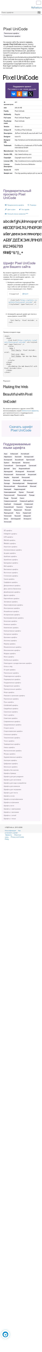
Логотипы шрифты (10, 640)
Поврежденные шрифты (12, 676)
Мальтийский (22, 486)
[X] (30, 93)
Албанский (14, 454)
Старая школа (9, 728)
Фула (18, 513)
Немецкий (7, 489)
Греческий (32, 465)
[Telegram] (24, 93)
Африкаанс (8, 456)
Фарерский (18, 510)
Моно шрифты (9, 657)
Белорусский (28, 456)
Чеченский (7, 516)
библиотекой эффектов (30, 411)
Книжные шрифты (10, 624)
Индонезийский (24, 468)
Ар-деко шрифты (10, 553)
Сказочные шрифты (11, 712)
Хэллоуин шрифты (10, 760)
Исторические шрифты (12, 614)
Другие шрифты (9, 595)
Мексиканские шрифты (12, 650)
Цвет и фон (10, 209)
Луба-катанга (27, 480)
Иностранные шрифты (12, 608)
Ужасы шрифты (9, 747)
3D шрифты (8, 530)
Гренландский (21, 465)
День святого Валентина (12, 589)
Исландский (20, 471)
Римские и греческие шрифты (14, 695)
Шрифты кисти (9, 805)
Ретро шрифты (9, 692)
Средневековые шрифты (12, 725)
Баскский (18, 456)
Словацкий (17, 504)
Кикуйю (6, 477)
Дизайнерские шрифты (12, 592)
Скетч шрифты (9, 715)
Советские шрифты (10, 718)
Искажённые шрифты (11, 611)
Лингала (7, 480)
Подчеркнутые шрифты (12, 679)
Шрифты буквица (10, 773)
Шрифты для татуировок (12, 789)
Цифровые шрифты (11, 763)
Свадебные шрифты (11, 708)
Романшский (21, 495)
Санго (22, 498)
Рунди (6, 498)
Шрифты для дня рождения (13, 776)
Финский (28, 510)
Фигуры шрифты (9, 754)
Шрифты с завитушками (12, 809)
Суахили (20, 507)
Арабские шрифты (10, 556)
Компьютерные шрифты (12, 631)
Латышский (26, 477)
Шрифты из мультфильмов (13, 799)
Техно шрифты (9, 741)
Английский (25, 454)
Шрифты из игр (9, 796)
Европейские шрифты (11, 598)
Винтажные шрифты (11, 569)
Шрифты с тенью (10, 818)
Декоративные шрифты (12, 585)
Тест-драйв (24, 209)
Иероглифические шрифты (13, 605)
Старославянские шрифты (13, 731)
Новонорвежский (10, 492)
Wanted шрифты (9, 540)
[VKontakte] (13, 93)
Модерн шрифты (10, 653)
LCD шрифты (8, 537)
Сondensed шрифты (11, 705)
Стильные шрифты (10, 734)
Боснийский (19, 460)
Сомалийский (9, 507)
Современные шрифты (12, 721)
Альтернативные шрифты (13, 550)
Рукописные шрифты (11, 699)
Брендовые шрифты (11, 563)
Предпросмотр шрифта (15, 205)
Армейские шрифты (11, 559)
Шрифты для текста (11, 793)
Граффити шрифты (11, 582)
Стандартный (14, 294)
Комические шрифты (11, 627)
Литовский (16, 480)
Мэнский (33, 486)
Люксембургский (18, 483)
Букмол (6, 462)
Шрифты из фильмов (11, 802)
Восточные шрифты (11, 572)
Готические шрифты (11, 576)
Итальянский (8, 474)
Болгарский (8, 460)
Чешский (17, 516)
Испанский (30, 471)
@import (25, 294)
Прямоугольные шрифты (12, 689)
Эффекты (8, 835)
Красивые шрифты (10, 637)
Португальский (9, 495)
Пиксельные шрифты (11, 673)
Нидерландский (19, 489)
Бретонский (30, 460)
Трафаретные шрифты (12, 744)
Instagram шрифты (10, 534)
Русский (14, 498)
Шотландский (15, 519)
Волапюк (26, 462)
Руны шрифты (9, 702)
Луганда (7, 483)
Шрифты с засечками (11, 812)
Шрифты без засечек (11, 770)
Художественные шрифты (13, 757)
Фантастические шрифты (13, 750)
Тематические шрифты (12, 737)
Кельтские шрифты (10, 621)
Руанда (31, 495)
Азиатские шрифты (10, 546)
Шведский (27, 516)
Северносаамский (10, 501)
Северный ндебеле (26, 501)
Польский (30, 492)
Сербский (7, 504)
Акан (5, 454)
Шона (6, 519)
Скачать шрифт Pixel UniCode (21, 428)
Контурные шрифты (11, 634)
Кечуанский (32, 474)
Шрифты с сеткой (10, 815)
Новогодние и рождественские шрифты (18, 663)
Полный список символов (17, 214)
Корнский (15, 477)
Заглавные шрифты (11, 602)
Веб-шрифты (8, 566)
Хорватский (27, 513)
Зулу (14, 468)
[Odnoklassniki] (19, 93)
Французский (8, 513)
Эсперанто (27, 519)
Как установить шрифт (13, 831)
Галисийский (8, 465)
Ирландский (8, 471)
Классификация (10, 830)
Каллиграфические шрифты (14, 618)
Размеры (32, 205)
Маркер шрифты (10, 644)
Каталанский (20, 474)
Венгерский (16, 462)
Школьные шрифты (10, 767)
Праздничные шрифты (12, 686)
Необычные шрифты (11, 660)
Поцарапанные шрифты (12, 682)
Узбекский (7, 510)
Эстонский (7, 522)
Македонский (32, 483)
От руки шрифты (10, 670)
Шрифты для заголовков (12, 780)
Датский (7, 468)
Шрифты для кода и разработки (15, 783)
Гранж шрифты (9, 579)
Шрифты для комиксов (12, 786)
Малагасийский (9, 486)
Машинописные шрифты (12, 647)
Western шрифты (10, 543)
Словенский (28, 504)
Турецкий (29, 507)
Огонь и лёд (8, 666)
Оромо (21, 492)
